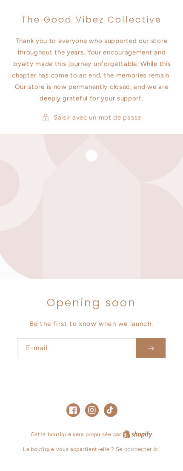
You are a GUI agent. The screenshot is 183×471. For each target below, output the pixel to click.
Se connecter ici (138, 449)
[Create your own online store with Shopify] (137, 434)
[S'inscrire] (151, 348)
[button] (91, 117)
